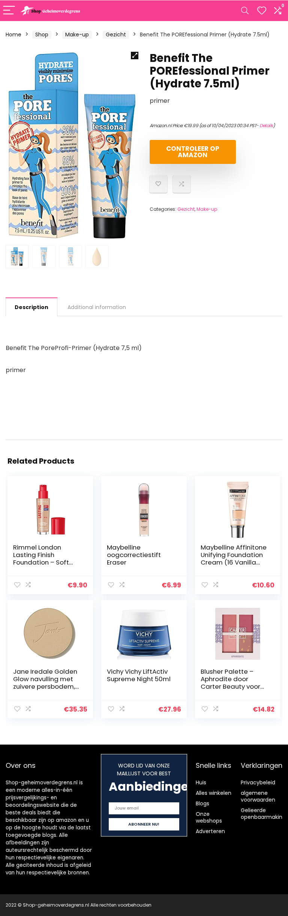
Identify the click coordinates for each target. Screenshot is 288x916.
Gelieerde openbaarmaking (263, 813)
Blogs (202, 803)
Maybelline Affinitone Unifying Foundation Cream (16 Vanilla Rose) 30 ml (234, 558)
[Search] (245, 11)
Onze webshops (209, 817)
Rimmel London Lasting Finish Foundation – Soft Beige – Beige (41, 558)
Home (13, 34)
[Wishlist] (261, 10)
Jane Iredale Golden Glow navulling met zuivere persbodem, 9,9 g (45, 682)
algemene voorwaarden (258, 796)
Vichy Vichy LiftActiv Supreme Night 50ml (139, 675)
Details (266, 125)
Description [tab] (31, 307)
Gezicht (116, 34)
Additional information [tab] (97, 307)
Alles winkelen (213, 793)
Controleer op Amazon (192, 151)
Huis (201, 782)
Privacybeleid (258, 782)
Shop (41, 34)
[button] (134, 55)
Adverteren (210, 831)
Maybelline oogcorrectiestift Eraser (134, 555)
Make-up (77, 34)
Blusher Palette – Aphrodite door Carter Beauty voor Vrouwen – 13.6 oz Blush (230, 686)
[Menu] (9, 11)
